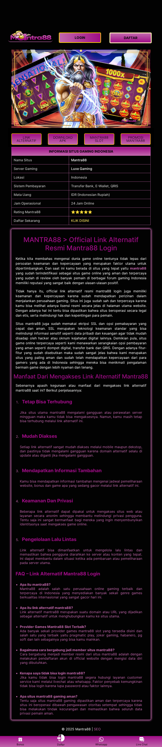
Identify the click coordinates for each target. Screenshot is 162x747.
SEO (97, 729)
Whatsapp (101, 744)
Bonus (20, 744)
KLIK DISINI (80, 220)
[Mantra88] (30, 36)
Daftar (61, 744)
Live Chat (141, 744)
